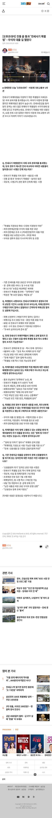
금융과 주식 (8, 772)
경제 (26, 762)
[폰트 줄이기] (42, 11)
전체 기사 (9, 762)
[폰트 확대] (48, 11)
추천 (16, 729)
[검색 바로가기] (48, 3)
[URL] (47, 546)
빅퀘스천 (26, 772)
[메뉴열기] (4, 3)
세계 (8, 767)
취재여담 (26, 767)
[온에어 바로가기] (41, 3)
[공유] (3, 11)
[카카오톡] (41, 546)
